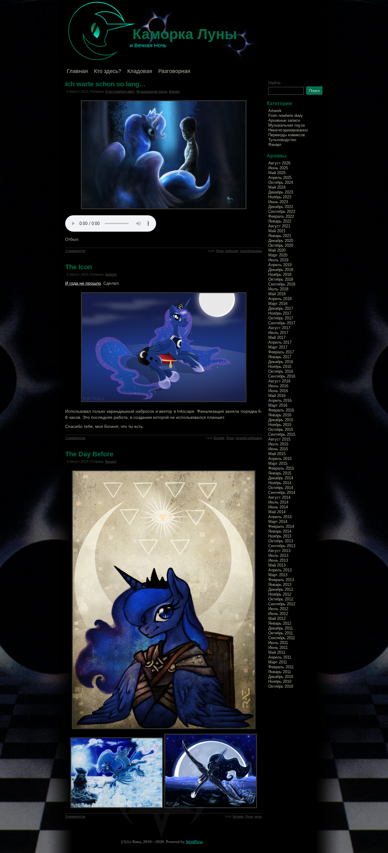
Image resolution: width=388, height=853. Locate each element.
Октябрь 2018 (280, 279)
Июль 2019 (278, 260)
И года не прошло (83, 283)
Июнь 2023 (278, 202)
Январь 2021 (279, 235)
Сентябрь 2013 (281, 546)
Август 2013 (279, 550)
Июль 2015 (278, 444)
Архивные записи (284, 120)
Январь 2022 (279, 221)
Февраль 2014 (281, 526)
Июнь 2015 (278, 449)
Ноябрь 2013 (279, 536)
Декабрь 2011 (280, 628)
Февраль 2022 (281, 216)
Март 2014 (277, 521)
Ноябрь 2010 (279, 681)
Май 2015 (277, 453)
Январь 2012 (279, 623)
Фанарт (174, 91)
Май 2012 (277, 618)
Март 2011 (277, 662)
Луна (219, 251)
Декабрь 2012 (280, 589)
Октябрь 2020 (280, 245)
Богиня (219, 438)
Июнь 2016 (278, 390)
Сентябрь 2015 (281, 434)
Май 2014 (277, 512)
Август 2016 (279, 381)
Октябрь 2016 (280, 371)
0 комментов (75, 816)
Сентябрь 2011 (281, 638)
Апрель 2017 (280, 342)
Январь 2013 (279, 584)
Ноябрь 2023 (279, 197)
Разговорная (174, 71)
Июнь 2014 (278, 507)
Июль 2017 (278, 332)
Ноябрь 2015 (279, 424)
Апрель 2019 (280, 265)
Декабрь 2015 (280, 420)
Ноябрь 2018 (279, 274)
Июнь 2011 (278, 647)
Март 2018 (277, 303)
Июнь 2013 (278, 560)
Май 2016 (277, 395)
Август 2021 (279, 226)
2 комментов (75, 251)
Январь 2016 (279, 415)
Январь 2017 (279, 357)
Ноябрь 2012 (279, 594)
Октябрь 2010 (280, 686)
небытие (231, 251)
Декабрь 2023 (280, 192)
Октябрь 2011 (280, 633)
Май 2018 (277, 294)
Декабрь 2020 (280, 240)
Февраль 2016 (281, 410)
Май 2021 (277, 231)
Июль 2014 (278, 502)
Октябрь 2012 (280, 599)
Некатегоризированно (288, 130)
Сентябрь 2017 (281, 323)
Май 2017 (277, 337)
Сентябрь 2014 (281, 492)
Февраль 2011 (281, 667)
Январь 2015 (279, 473)
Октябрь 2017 (280, 318)
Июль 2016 (278, 386)
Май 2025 (277, 172)
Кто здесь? (107, 71)
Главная (77, 71)
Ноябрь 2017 (279, 313)
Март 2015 (277, 463)
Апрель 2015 (280, 458)
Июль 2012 (278, 609)
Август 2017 (279, 328)
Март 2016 (277, 405)
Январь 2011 (279, 672)
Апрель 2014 (280, 516)
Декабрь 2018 (280, 269)
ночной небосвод (249, 438)
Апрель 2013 (280, 570)
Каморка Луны (184, 34)
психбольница (251, 251)
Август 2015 (279, 439)
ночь (258, 816)
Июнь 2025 (278, 168)
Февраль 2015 (281, 468)
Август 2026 (279, 163)
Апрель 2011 (279, 657)
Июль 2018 (278, 289)
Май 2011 (276, 652)
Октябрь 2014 (280, 487)
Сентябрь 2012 (281, 604)
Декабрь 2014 (280, 478)
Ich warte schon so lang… (105, 84)
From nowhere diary (120, 91)
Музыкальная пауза (151, 91)
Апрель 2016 (280, 400)
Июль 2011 (278, 642)
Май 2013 (277, 565)
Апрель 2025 (280, 177)
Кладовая (139, 71)
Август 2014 (279, 497)
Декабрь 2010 (280, 676)
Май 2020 (277, 250)
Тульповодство (282, 139)
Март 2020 (277, 255)
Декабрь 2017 (280, 308)
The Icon (78, 267)
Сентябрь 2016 (281, 376)
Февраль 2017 (281, 352)
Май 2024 (277, 187)
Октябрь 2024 (280, 182)
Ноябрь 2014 (279, 483)
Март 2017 (277, 347)
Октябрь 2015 (280, 429)
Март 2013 (277, 575)
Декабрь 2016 (280, 361)
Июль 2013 (278, 555)
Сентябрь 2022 (281, 211)
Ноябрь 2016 (279, 366)
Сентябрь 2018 (281, 284)
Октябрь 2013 (280, 541)
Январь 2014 (279, 531)
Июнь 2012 (278, 613)
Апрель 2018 (280, 298)
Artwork (111, 274)
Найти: (275, 82)
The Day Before (89, 454)
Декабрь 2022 (280, 206)
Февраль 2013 (281, 579)
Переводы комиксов (286, 135)
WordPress (194, 841)
